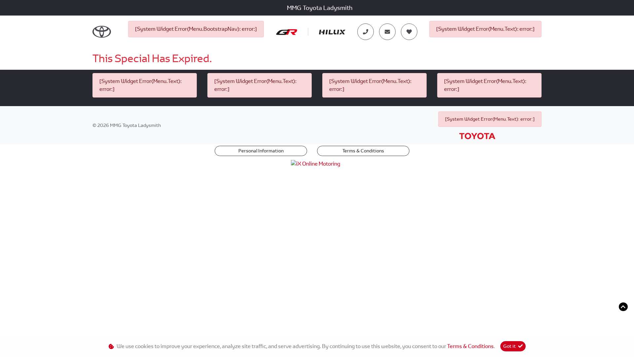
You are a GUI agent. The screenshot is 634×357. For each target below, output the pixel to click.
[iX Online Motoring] (317, 163)
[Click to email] (387, 31)
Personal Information (261, 151)
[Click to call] (365, 31)
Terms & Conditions (363, 151)
